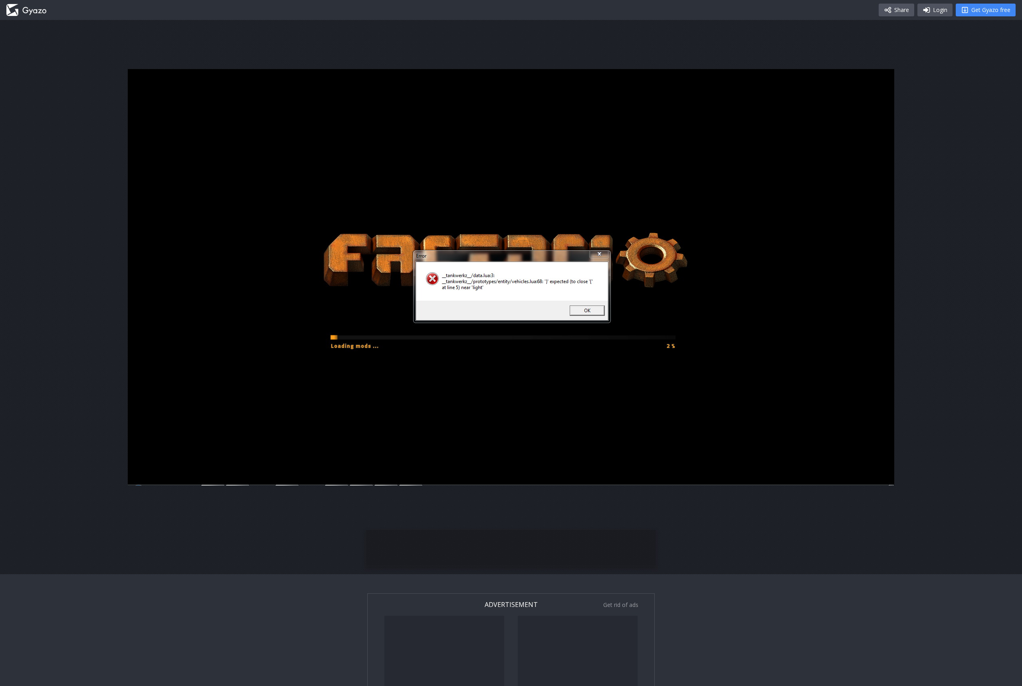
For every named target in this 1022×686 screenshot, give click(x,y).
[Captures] (26, 10)
